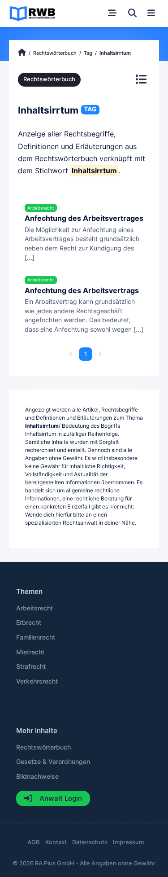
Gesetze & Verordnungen (53, 761)
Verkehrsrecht (37, 681)
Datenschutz (90, 842)
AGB (33, 842)
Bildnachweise (37, 776)
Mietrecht (30, 652)
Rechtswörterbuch (49, 79)
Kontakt (56, 842)
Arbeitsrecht (34, 608)
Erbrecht (28, 622)
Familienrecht (35, 637)
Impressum (128, 842)
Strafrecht (31, 666)
